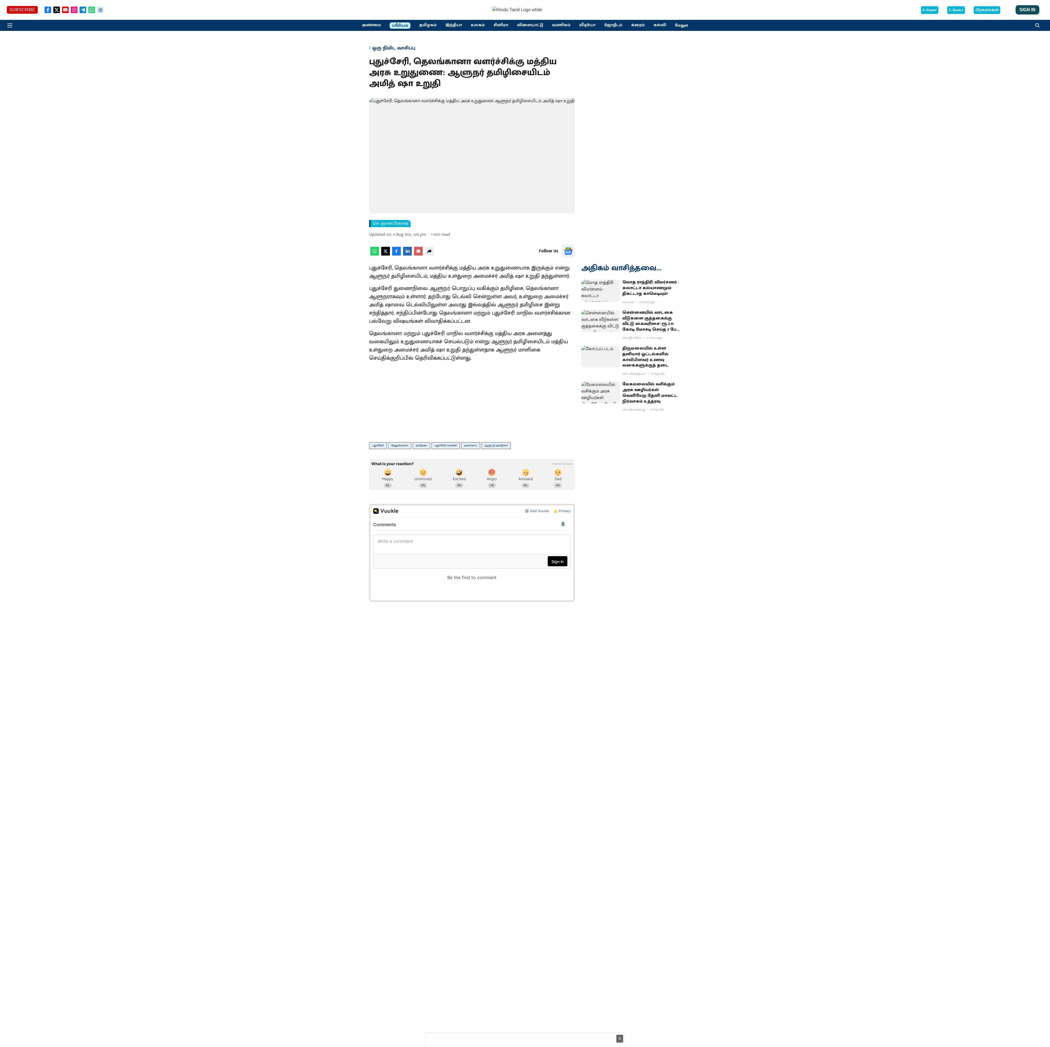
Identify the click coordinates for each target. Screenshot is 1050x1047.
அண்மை (371, 25)
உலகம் (478, 25)
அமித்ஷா (421, 445)
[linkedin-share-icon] (407, 254)
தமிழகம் (428, 25)
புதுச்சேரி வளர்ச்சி (445, 445)
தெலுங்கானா (399, 445)
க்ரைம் (638, 25)
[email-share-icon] (418, 254)
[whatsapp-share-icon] (374, 254)
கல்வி (660, 25)
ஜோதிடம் (613, 25)
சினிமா (501, 25)
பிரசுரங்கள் (987, 10)
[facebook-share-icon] (396, 254)
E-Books (956, 10)
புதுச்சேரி (378, 445)
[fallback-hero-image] (600, 290)
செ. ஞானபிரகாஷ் (391, 223)
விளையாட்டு (530, 25)
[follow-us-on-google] (568, 251)
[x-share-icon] (385, 254)
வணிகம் (561, 25)
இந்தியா (453, 25)
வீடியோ (587, 25)
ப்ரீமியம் (400, 25)
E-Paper (930, 10)
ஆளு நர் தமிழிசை (496, 445)
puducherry (470, 445)
